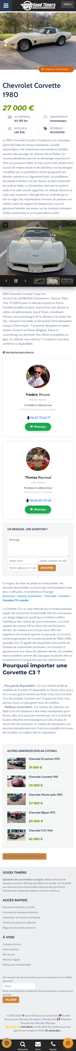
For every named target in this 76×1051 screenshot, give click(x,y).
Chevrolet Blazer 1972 (42, 812)
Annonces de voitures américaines (20, 912)
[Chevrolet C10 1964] (16, 835)
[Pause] (16, 281)
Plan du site (9, 954)
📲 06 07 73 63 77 (38, 417)
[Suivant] (25, 281)
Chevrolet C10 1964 (41, 830)
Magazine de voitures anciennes (19, 927)
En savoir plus (52, 1030)
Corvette (64, 596)
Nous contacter (11, 949)
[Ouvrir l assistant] (68, 1043)
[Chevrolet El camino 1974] (16, 763)
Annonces (9, 596)
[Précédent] (6, 281)
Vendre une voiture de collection (19, 922)
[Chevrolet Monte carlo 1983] (16, 799)
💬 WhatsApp (38, 426)
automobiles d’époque (36, 887)
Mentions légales (11, 959)
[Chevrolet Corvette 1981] (16, 781)
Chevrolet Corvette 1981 (43, 776)
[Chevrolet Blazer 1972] (16, 817)
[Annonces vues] (7, 1043)
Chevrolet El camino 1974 (44, 759)
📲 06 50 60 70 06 (38, 500)
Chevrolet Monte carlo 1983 (46, 794)
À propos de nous (12, 944)
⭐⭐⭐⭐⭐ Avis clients (19, 1026)
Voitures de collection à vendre (18, 907)
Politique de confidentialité (17, 964)
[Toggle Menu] (6, 5)
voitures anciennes (12, 883)
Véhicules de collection (35, 883)
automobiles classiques (31, 879)
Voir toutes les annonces (24, 856)
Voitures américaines (29, 596)
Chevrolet (50, 596)
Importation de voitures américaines (21, 917)
